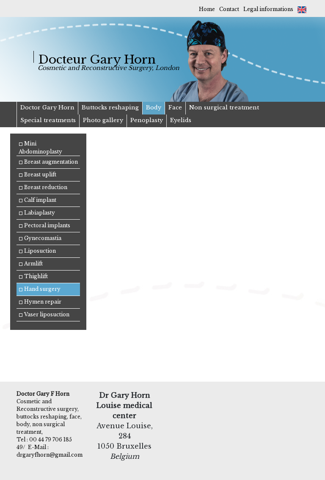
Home (207, 9)
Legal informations (268, 9)
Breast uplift (39, 174)
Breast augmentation (50, 162)
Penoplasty (146, 120)
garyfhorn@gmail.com (52, 455)
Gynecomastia (42, 238)
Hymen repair (42, 302)
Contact (229, 9)
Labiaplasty (39, 212)
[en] (301, 9)
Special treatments (48, 120)
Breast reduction (45, 187)
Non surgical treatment (224, 107)
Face (175, 107)
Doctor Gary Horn (47, 107)
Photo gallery (103, 120)
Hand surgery (42, 289)
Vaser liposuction (46, 314)
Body (153, 107)
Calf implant (39, 200)
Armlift (33, 263)
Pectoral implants (46, 225)
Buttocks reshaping (110, 107)
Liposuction (39, 251)
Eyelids (180, 120)
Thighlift (35, 276)
